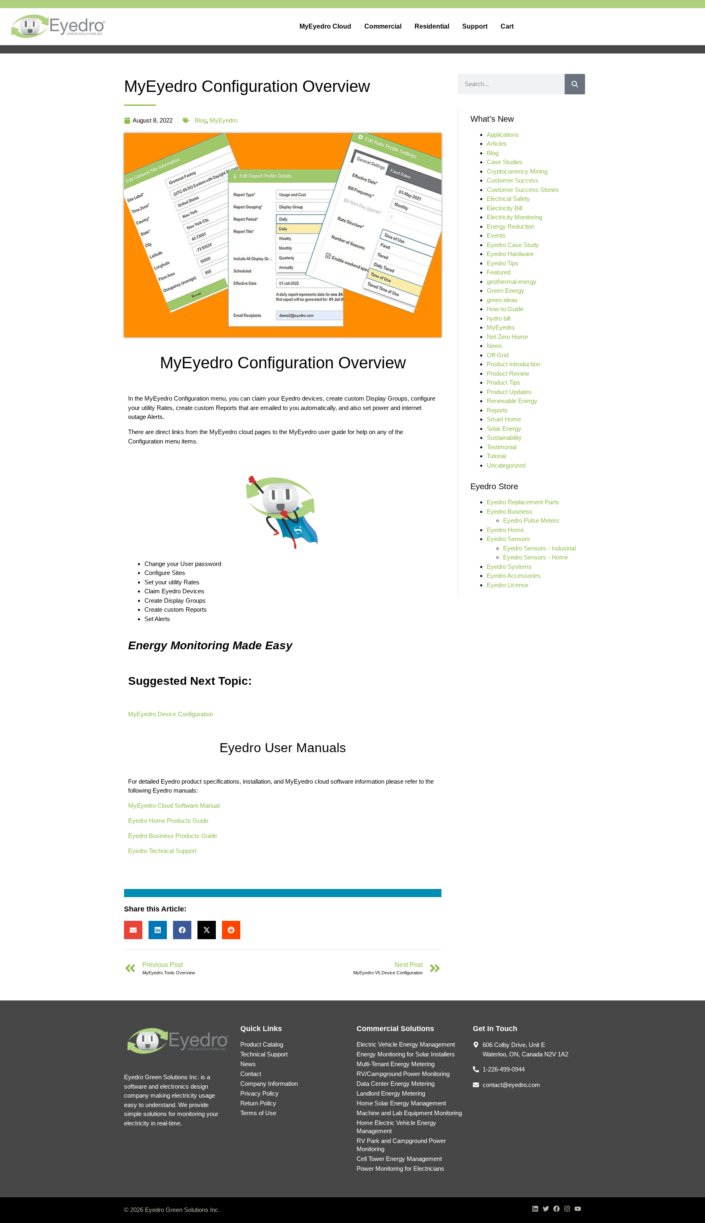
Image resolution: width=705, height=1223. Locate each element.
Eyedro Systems (509, 566)
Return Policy (258, 1103)
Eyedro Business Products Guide (172, 835)
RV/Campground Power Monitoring (403, 1073)
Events (496, 235)
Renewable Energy (512, 400)
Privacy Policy (259, 1093)
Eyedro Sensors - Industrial (539, 548)
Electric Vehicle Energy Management (406, 1044)
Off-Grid (497, 355)
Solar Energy (504, 428)
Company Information (269, 1083)
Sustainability (504, 437)
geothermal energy (512, 281)
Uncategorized (506, 465)
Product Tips (503, 382)
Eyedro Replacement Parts (523, 502)
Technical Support (264, 1054)
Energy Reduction (510, 226)
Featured (498, 272)
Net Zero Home (507, 336)
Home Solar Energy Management (401, 1103)
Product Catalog (261, 1044)
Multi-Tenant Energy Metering (396, 1063)
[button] (133, 930)
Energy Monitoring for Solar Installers (406, 1054)
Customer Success (513, 180)
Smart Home (504, 419)
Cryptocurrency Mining (517, 171)
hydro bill (498, 318)
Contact (250, 1073)
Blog (200, 120)
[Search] (575, 84)
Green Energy (505, 290)
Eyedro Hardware (510, 253)
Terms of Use (258, 1112)
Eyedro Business (509, 511)
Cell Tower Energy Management (399, 1158)
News (494, 345)
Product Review (508, 373)
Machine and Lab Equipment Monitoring (409, 1112)
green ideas (502, 299)
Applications (503, 134)
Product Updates (509, 391)
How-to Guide (505, 308)
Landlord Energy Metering (391, 1093)
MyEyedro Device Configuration (170, 714)
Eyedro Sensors (508, 538)
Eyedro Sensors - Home (535, 557)
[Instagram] (567, 1208)
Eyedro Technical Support (162, 850)
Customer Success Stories (523, 189)
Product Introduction (513, 364)
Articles (497, 143)
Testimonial (502, 446)
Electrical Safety (508, 198)
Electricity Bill (504, 208)
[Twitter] (546, 1208)
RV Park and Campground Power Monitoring (401, 1144)
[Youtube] (577, 1208)
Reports (497, 410)
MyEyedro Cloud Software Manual (173, 805)
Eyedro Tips (503, 263)
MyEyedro (223, 120)
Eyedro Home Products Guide (168, 820)
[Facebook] (556, 1208)
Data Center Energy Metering (396, 1083)
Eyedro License (507, 584)
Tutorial (496, 455)
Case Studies (505, 161)
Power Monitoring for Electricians (400, 1168)
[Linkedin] (535, 1208)
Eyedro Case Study (513, 244)
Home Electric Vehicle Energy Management (396, 1126)
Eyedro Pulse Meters (531, 520)
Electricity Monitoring (514, 217)
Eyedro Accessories (514, 575)
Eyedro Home (505, 529)
